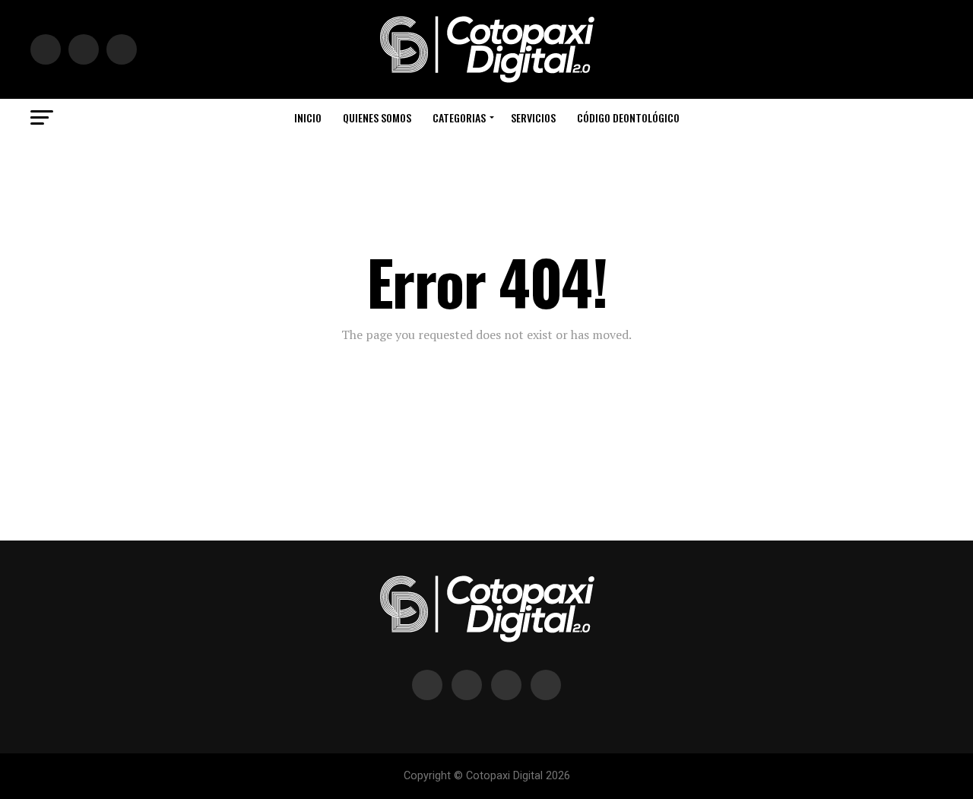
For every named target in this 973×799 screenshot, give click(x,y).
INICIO (308, 117)
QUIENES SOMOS (377, 117)
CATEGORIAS (459, 117)
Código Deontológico (628, 117)
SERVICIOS (533, 117)
